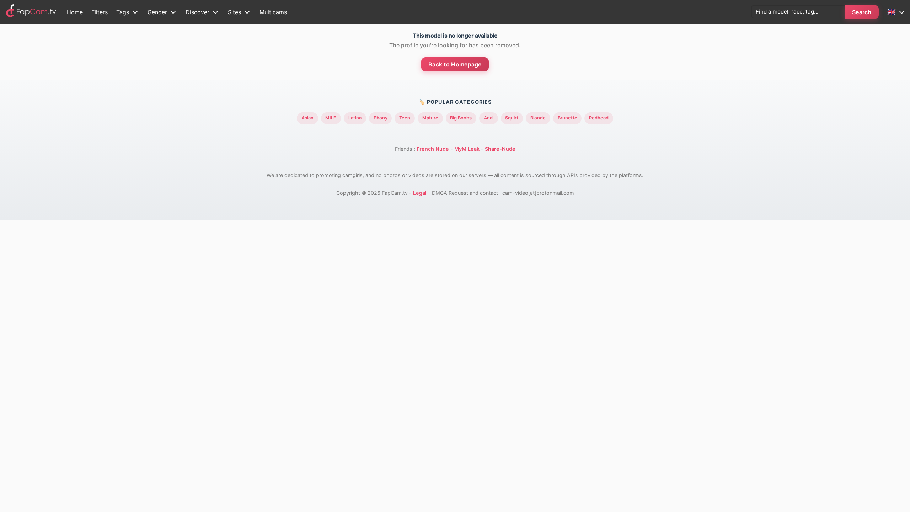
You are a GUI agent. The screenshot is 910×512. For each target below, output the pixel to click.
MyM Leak (467, 149)
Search (862, 12)
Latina (355, 118)
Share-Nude (500, 149)
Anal (488, 118)
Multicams (273, 12)
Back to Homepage (455, 64)
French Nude (433, 149)
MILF (330, 118)
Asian (307, 118)
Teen (404, 118)
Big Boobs (461, 118)
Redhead (599, 118)
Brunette (567, 118)
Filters (99, 12)
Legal (420, 193)
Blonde (538, 118)
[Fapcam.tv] (31, 12)
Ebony (380, 118)
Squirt (511, 118)
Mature (430, 118)
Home (75, 12)
